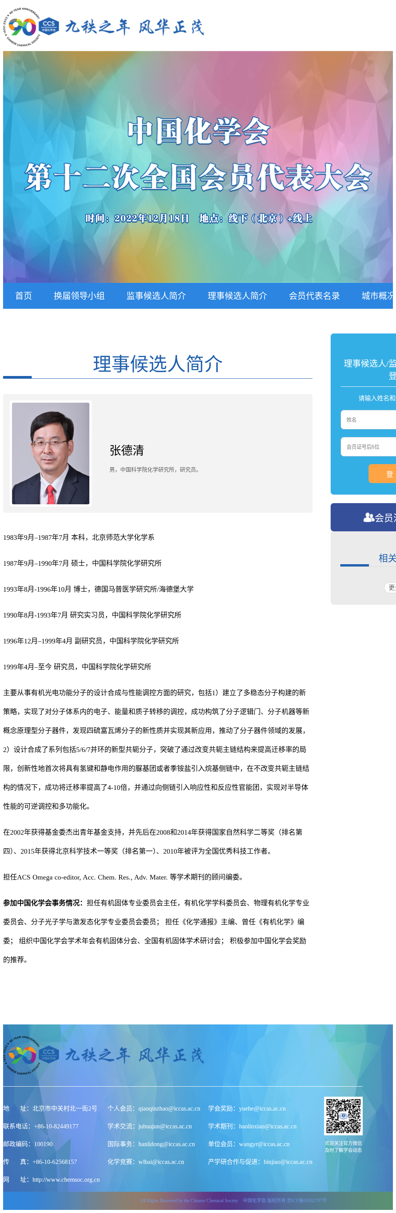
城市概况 (379, 296)
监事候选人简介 (156, 296)
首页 (23, 296)
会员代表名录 (314, 296)
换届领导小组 (79, 296)
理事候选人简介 (237, 296)
